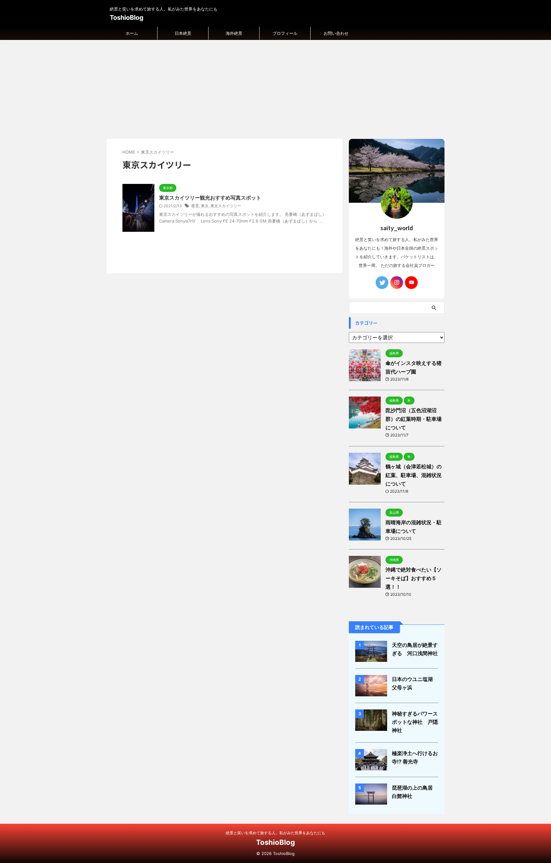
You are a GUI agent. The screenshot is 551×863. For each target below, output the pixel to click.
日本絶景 (183, 33)
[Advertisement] (275, 87)
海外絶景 (234, 33)
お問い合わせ (336, 33)
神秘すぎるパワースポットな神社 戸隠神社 (415, 721)
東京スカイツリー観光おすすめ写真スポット (210, 197)
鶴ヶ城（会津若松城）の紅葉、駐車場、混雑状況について (414, 475)
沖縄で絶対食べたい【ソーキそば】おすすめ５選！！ (414, 578)
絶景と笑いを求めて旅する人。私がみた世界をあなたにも (275, 832)
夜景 (195, 205)
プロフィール (285, 33)
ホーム (132, 33)
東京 (205, 205)
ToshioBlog (126, 17)
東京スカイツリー (225, 205)
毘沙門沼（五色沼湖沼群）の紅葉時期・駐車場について (414, 419)
